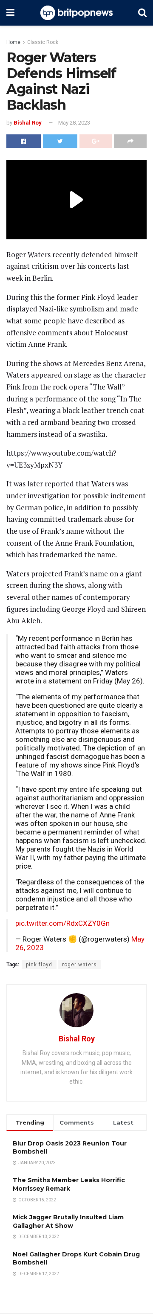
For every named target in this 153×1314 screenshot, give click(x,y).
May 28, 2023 (74, 122)
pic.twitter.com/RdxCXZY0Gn (62, 923)
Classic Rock (42, 42)
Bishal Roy (28, 122)
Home (13, 42)
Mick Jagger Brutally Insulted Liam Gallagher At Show (68, 1221)
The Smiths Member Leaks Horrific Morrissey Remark (69, 1184)
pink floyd (39, 965)
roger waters (79, 965)
